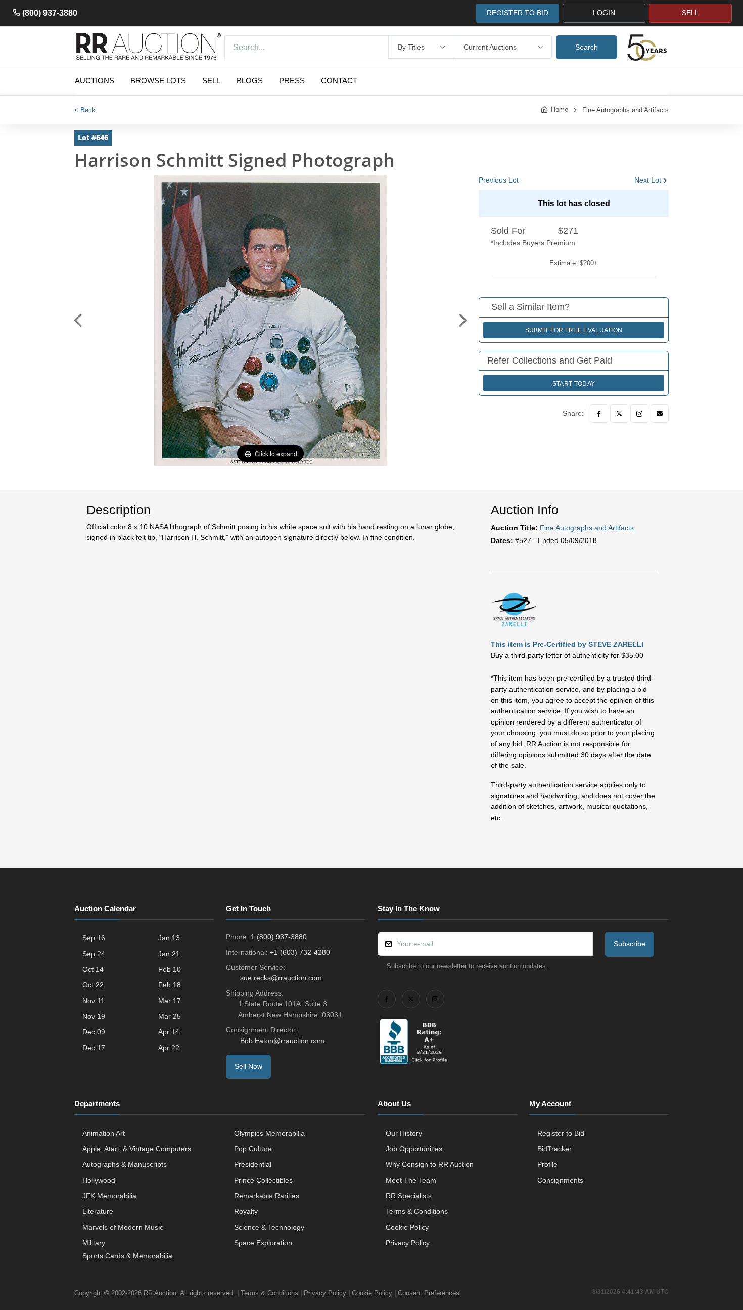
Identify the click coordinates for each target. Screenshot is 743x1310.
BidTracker (554, 1149)
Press (292, 80)
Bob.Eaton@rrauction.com (282, 1040)
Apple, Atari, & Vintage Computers (136, 1149)
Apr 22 (168, 1048)
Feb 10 (169, 969)
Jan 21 (169, 954)
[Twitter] (619, 413)
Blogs (250, 80)
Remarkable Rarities (266, 1196)
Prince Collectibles (263, 1180)
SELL (690, 13)
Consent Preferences (428, 1293)
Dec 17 (93, 1048)
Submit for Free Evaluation (574, 330)
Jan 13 (169, 938)
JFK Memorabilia (109, 1196)
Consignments (560, 1180)
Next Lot (647, 180)
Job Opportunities (414, 1149)
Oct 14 (93, 969)
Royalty (246, 1211)
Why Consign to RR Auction (430, 1164)
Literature (97, 1211)
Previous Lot (499, 180)
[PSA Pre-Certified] (514, 609)
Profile (547, 1164)
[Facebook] (599, 413)
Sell (211, 80)
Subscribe (629, 944)
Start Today (573, 383)
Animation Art (103, 1133)
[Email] (660, 413)
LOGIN (604, 13)
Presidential (252, 1164)
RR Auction (160, 1293)
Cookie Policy (407, 1227)
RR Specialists (409, 1196)
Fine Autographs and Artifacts (625, 110)
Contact (339, 80)
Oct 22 (93, 985)
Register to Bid (560, 1133)
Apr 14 (168, 1032)
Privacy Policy (408, 1243)
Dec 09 (93, 1032)
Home (559, 109)
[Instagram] (639, 413)
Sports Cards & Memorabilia (127, 1256)
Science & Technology (269, 1227)
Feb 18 (169, 985)
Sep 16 (93, 938)
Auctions (94, 80)
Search (586, 47)
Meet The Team (411, 1180)
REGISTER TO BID (517, 13)
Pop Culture (253, 1149)
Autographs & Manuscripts (124, 1164)
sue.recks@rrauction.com (281, 978)
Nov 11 (93, 1001)
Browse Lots (158, 80)
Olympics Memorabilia (269, 1133)
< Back (85, 110)
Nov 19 (93, 1016)
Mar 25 (169, 1016)
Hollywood (98, 1180)
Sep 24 (93, 954)
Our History (404, 1133)
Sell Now (248, 1066)
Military (93, 1243)
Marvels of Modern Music (122, 1227)
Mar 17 (169, 1001)
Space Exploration (263, 1243)
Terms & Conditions (417, 1211)
